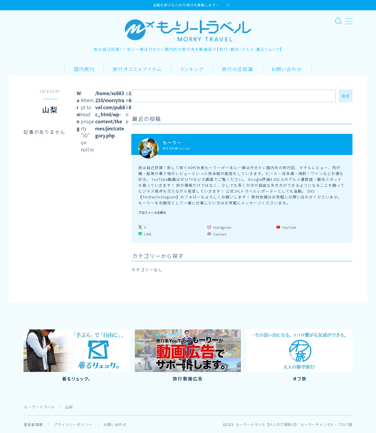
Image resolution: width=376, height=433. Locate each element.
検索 (346, 95)
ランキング (192, 69)
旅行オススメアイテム (137, 69)
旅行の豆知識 (238, 69)
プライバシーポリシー (73, 424)
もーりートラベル (39, 406)
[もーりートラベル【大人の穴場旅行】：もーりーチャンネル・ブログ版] (188, 30)
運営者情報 (33, 424)
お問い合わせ (286, 69)
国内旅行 (84, 69)
